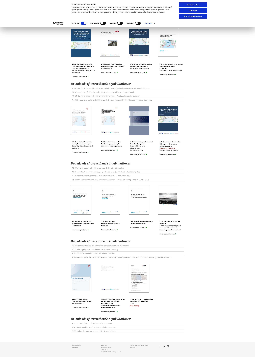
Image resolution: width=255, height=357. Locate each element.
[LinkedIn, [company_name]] (163, 346)
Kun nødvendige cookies (193, 16)
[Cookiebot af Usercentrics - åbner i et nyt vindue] (58, 23)
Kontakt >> (133, 347)
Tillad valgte (193, 10)
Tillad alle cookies (193, 5)
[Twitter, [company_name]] (168, 346)
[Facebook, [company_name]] (159, 346)
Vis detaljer (148, 23)
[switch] (103, 23)
